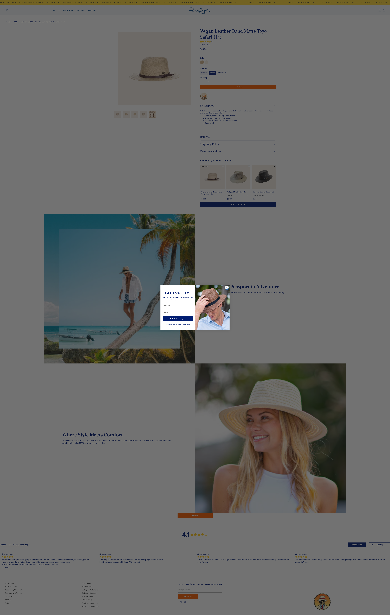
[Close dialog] (227, 288)
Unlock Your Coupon (177, 318)
